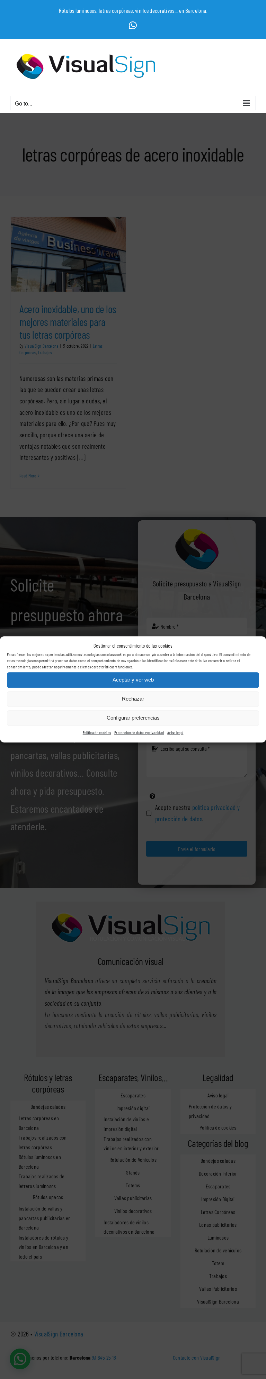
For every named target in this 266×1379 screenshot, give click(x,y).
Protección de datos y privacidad (139, 732)
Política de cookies (97, 732)
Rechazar (133, 699)
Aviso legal (175, 732)
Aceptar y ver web (133, 680)
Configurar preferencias (133, 718)
